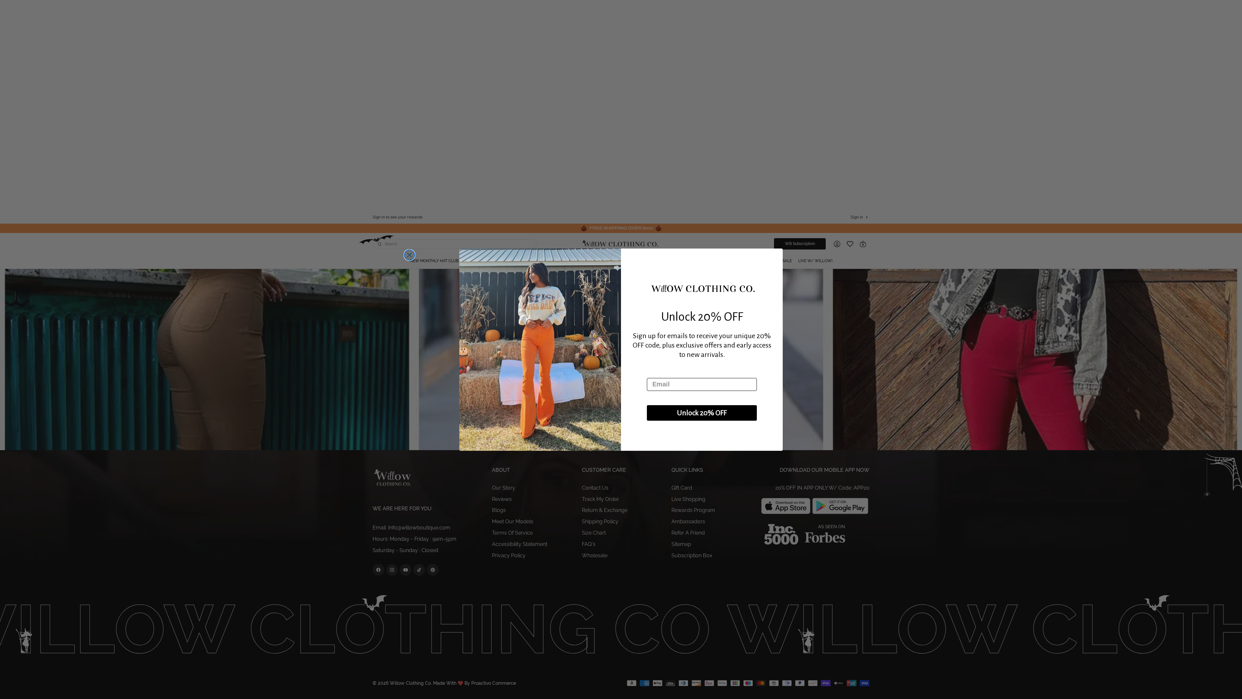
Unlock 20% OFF (702, 413)
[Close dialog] (409, 255)
